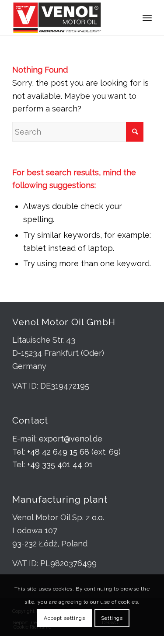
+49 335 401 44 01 (60, 464)
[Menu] (147, 17)
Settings (112, 618)
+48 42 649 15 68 (58, 451)
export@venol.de (70, 438)
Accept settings (64, 618)
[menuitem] (147, 17)
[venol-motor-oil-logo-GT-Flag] (68, 17)
